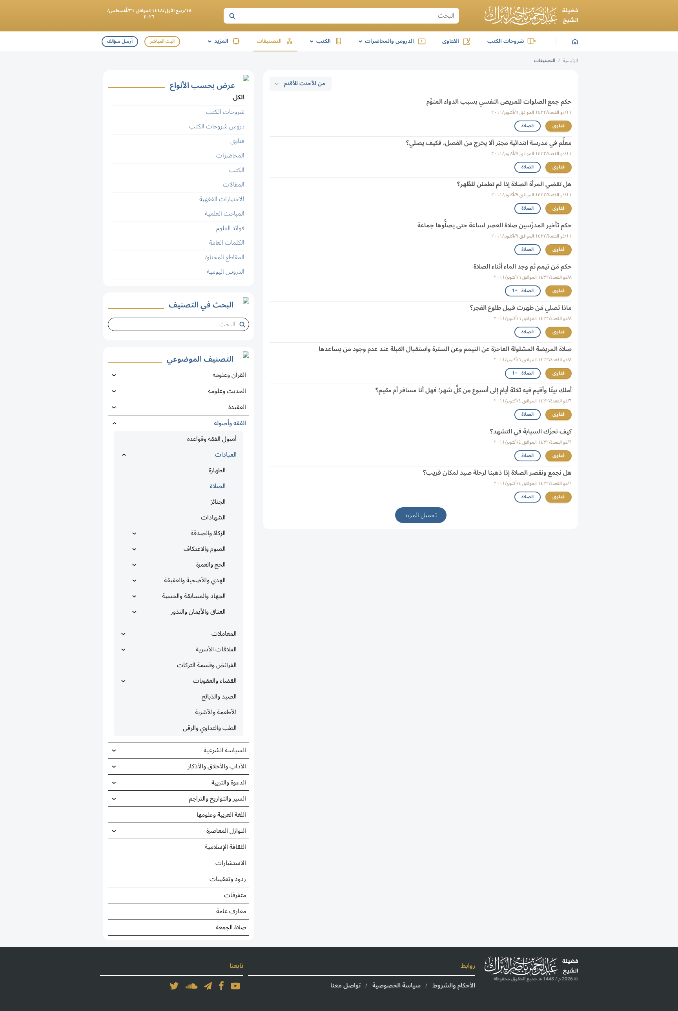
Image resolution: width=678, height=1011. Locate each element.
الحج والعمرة (211, 564)
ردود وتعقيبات (228, 879)
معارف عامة (231, 911)
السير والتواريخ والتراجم (217, 798)
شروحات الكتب (505, 41)
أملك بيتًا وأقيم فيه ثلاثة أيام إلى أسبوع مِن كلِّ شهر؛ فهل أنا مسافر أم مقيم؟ (473, 390)
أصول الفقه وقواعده (212, 439)
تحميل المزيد (421, 515)
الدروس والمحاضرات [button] (385, 41)
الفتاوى (450, 41)
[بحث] (232, 15)
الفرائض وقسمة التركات (207, 665)
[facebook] (221, 986)
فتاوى (558, 126)
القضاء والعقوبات (215, 681)
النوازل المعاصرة (226, 830)
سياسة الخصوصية (396, 985)
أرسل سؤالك (120, 41)
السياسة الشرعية (225, 750)
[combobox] (175, 324)
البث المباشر (162, 41)
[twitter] (174, 986)
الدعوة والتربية (228, 782)
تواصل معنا (345, 985)
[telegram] (208, 986)
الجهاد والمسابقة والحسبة (194, 596)
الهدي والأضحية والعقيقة (195, 580)
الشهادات (213, 517)
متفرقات (235, 895)
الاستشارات (230, 863)
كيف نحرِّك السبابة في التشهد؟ (531, 431)
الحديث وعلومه (227, 391)
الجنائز (218, 501)
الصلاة (527, 126)
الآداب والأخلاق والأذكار (217, 766)
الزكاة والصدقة (208, 533)
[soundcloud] (191, 986)
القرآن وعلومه (229, 375)
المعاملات (224, 633)
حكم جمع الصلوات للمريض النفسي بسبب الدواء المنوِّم (499, 101)
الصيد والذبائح (219, 696)
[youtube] (235, 986)
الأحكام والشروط (453, 985)
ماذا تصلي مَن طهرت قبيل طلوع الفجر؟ (521, 308)
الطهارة (217, 470)
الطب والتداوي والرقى (210, 728)
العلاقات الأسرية (216, 649)
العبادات (226, 454)
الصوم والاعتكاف (205, 549)
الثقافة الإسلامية (225, 847)
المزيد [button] (216, 41)
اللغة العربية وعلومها (221, 814)
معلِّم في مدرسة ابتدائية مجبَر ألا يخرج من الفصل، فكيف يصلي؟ (489, 143)
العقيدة (237, 407)
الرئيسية (570, 61)
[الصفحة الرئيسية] (531, 16)
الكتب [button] (319, 41)
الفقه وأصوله (230, 423)
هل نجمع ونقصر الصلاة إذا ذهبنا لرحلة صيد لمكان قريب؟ (497, 472)
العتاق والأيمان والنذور (198, 611)
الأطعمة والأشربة (216, 712)
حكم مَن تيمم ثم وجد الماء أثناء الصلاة (523, 266)
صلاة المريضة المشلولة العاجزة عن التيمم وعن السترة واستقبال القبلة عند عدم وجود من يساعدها (445, 349)
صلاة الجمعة (231, 927)
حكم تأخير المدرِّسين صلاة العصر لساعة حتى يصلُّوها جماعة (494, 225)
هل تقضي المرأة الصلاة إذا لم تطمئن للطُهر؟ (514, 184)
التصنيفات (269, 41)
